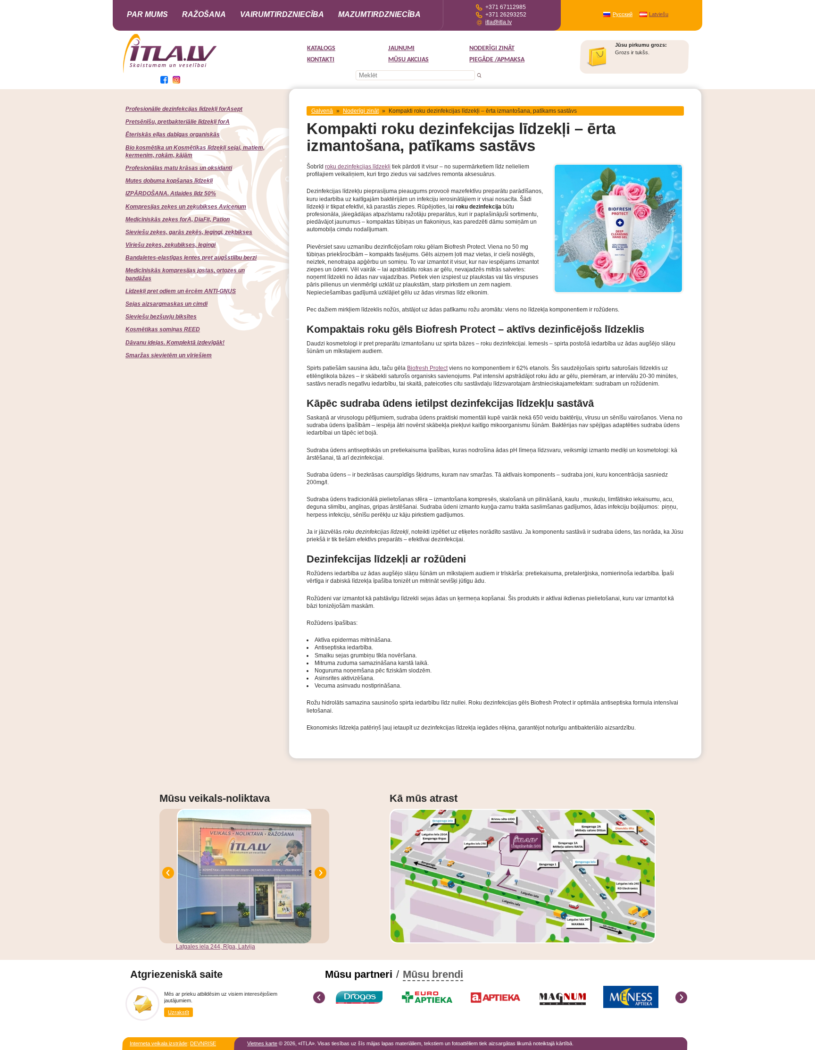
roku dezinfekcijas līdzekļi (358, 166)
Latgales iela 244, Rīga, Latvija (215, 946)
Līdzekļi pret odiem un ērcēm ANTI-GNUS (180, 291)
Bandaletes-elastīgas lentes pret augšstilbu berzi (191, 257)
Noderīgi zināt (492, 48)
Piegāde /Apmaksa (496, 59)
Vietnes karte (262, 1043)
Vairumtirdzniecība (282, 14)
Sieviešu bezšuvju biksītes (161, 316)
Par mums (147, 14)
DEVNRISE (203, 1043)
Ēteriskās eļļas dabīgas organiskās (172, 134)
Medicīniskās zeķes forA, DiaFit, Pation (177, 219)
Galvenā (322, 111)
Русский (622, 14)
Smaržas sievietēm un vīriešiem (168, 355)
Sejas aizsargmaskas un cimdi (166, 304)
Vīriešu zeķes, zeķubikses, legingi (170, 245)
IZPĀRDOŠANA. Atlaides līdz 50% (170, 193)
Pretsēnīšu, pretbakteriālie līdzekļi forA (177, 121)
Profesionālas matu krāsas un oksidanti (178, 168)
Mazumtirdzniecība (379, 14)
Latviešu (658, 14)
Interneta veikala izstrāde (158, 1043)
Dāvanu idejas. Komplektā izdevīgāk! (175, 342)
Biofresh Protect (427, 368)
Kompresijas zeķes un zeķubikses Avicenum (185, 206)
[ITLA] (170, 72)
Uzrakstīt (178, 1012)
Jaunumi (401, 48)
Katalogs (321, 48)
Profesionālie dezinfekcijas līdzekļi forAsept (183, 109)
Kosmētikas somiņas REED (162, 329)
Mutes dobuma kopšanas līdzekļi (169, 180)
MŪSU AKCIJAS (408, 59)
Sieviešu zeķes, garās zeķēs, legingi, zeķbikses (188, 232)
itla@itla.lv (498, 22)
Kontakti (320, 59)
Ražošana (204, 14)
